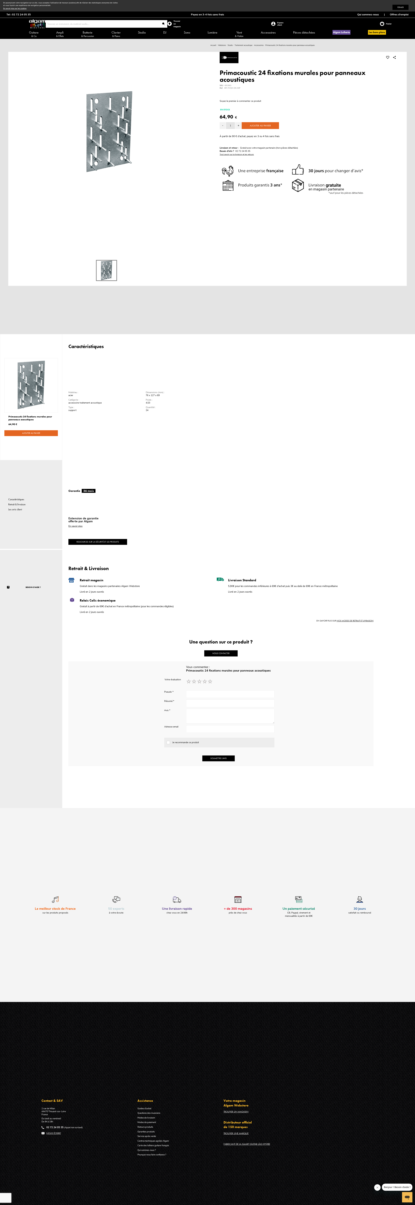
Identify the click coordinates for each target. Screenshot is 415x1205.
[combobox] (106, 24)
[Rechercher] (163, 24)
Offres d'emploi (399, 14)
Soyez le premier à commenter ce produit (240, 101)
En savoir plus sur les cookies (14, 8)
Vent (239, 34)
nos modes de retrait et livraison (355, 620)
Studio (142, 32)
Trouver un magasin (236, 1111)
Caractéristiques (16, 499)
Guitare (34, 34)
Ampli (60, 34)
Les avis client (15, 509)
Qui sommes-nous (368, 14)
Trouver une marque (236, 1133)
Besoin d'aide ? (33, 587)
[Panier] (383, 23)
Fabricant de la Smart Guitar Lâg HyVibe (247, 1144)
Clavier (116, 34)
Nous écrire (53, 1133)
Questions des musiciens (148, 1113)
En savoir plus (75, 526)
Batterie (87, 34)
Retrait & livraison (17, 504)
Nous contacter (221, 653)
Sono (187, 32)
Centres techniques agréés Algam (153, 1141)
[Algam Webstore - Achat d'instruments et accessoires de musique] (37, 23)
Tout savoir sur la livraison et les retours (237, 154)
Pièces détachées (304, 32)
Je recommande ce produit (185, 742)
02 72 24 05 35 (55, 1127)
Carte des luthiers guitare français (153, 1145)
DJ (164, 32)
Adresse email (171, 726)
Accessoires (268, 32)
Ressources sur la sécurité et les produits (98, 541)
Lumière (212, 32)
